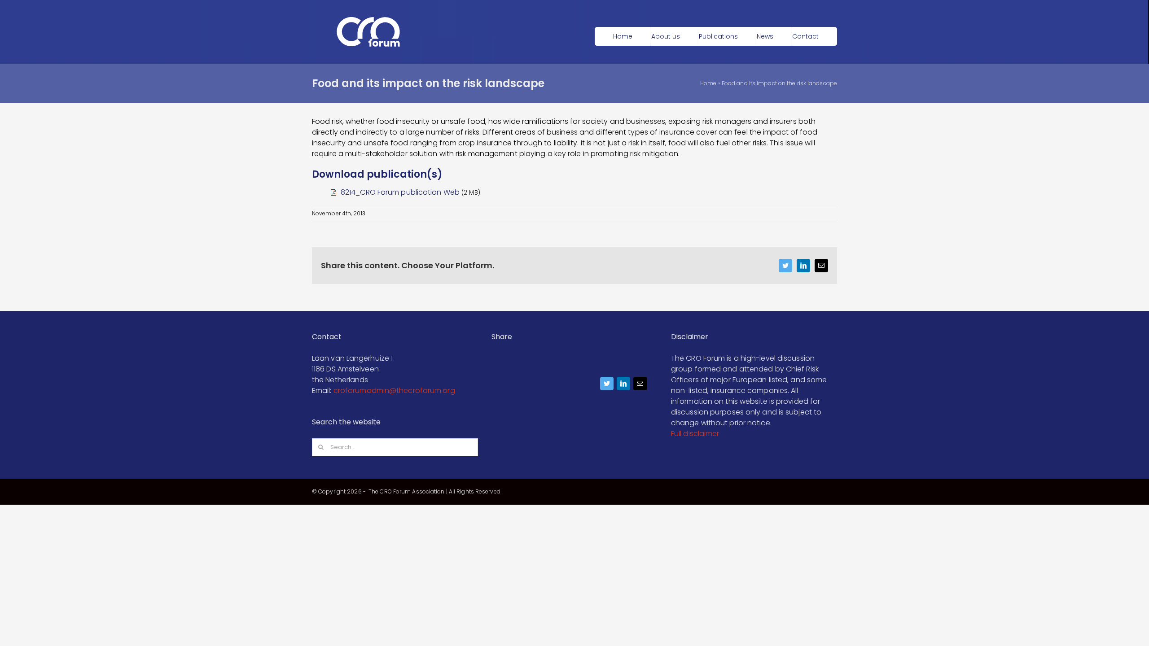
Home (708, 83)
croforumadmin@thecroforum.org (394, 390)
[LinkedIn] (623, 386)
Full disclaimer (695, 433)
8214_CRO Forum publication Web (400, 192)
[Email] (640, 386)
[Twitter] (607, 386)
